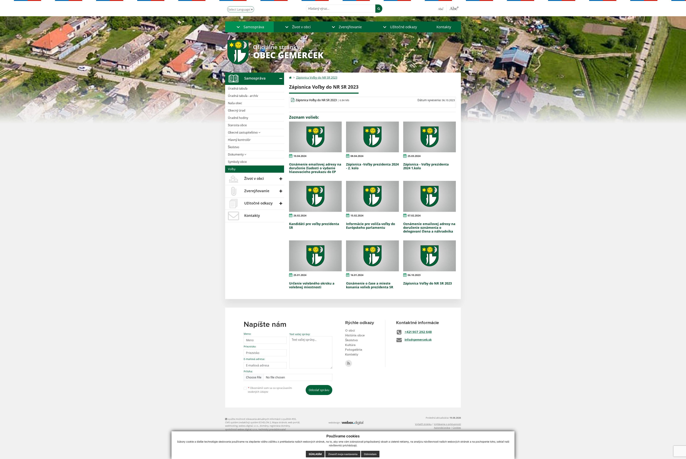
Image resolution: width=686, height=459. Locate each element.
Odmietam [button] (370, 454)
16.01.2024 (357, 275)
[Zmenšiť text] (442, 9)
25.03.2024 (414, 156)
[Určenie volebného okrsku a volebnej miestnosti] (315, 255)
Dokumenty (236, 154)
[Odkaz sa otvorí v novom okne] (348, 363)
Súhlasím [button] (315, 454)
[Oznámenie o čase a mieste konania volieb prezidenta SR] (372, 255)
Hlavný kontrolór (239, 140)
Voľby (231, 169)
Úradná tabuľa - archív (243, 96)
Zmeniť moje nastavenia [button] (342, 454)
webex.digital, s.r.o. (249, 425)
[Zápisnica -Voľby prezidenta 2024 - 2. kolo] (372, 137)
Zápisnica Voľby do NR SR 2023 (316, 78)
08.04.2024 (357, 156)
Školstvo (233, 147)
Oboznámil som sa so (270, 389)
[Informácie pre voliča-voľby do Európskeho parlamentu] (372, 196)
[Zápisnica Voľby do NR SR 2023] (429, 255)
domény (264, 425)
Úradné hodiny (238, 118)
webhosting (231, 425)
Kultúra (350, 345)
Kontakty (443, 26)
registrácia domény (280, 425)
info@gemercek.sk (418, 339)
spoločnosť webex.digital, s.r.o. (241, 429)
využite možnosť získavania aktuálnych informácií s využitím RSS (261, 419)
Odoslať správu (319, 390)
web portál (293, 422)
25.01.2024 (300, 275)
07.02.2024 (414, 215)
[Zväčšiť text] (454, 8)
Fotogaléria (353, 349)
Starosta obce (237, 125)
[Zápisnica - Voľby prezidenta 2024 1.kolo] (429, 137)
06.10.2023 (414, 275)
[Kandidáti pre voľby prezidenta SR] (315, 196)
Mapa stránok (279, 422)
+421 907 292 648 (418, 332)
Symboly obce (237, 162)
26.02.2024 (300, 215)
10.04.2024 (300, 156)
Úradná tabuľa (237, 88)
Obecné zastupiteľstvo (243, 132)
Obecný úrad (236, 110)
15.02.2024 (357, 215)
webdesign (334, 422)
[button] (249, 26)
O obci (350, 330)
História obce (355, 335)
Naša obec (235, 103)
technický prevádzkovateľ (272, 429)
